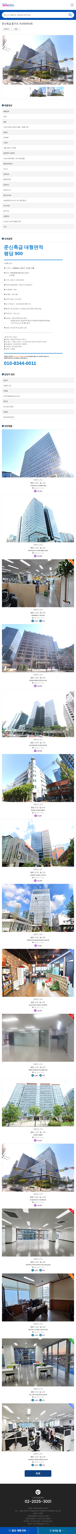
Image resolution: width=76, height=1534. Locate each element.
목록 (16, 29)
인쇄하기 (6, 29)
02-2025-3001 (38, 1501)
